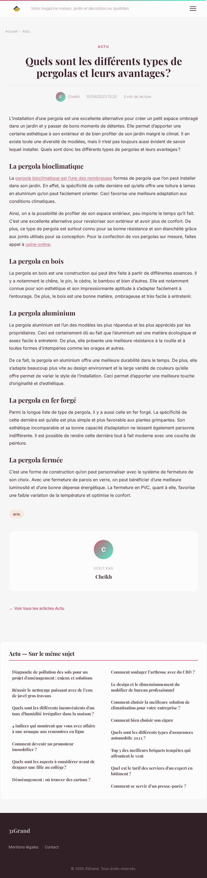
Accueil (11, 31)
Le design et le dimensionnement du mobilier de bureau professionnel (145, 687)
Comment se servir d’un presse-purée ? (148, 786)
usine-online (38, 244)
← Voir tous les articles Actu (36, 608)
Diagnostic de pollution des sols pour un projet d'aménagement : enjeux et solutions (52, 674)
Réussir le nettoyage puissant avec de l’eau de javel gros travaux (52, 692)
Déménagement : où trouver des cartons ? (51, 779)
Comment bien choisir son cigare (142, 720)
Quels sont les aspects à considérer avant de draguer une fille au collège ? (53, 764)
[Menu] (193, 8)
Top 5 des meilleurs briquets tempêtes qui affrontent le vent (151, 753)
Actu (26, 31)
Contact (52, 847)
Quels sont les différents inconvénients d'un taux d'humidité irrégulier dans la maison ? (53, 710)
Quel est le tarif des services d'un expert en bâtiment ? (151, 770)
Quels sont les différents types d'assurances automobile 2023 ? (152, 735)
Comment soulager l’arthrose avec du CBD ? (153, 672)
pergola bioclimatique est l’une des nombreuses (63, 178)
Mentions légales (23, 847)
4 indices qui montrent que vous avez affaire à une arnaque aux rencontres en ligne (53, 728)
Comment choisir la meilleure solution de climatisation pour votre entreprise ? (150, 704)
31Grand (19, 830)
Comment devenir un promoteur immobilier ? (43, 746)
